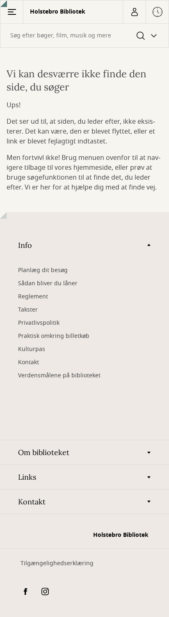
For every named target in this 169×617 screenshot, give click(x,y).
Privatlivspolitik (38, 323)
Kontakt (28, 362)
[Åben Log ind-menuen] (134, 11)
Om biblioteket (43, 452)
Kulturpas (31, 349)
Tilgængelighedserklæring (57, 563)
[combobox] (84, 35)
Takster (28, 309)
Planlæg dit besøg (43, 270)
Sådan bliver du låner (48, 283)
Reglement (33, 296)
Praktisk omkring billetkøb (53, 336)
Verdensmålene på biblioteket (59, 375)
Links (27, 477)
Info (25, 245)
